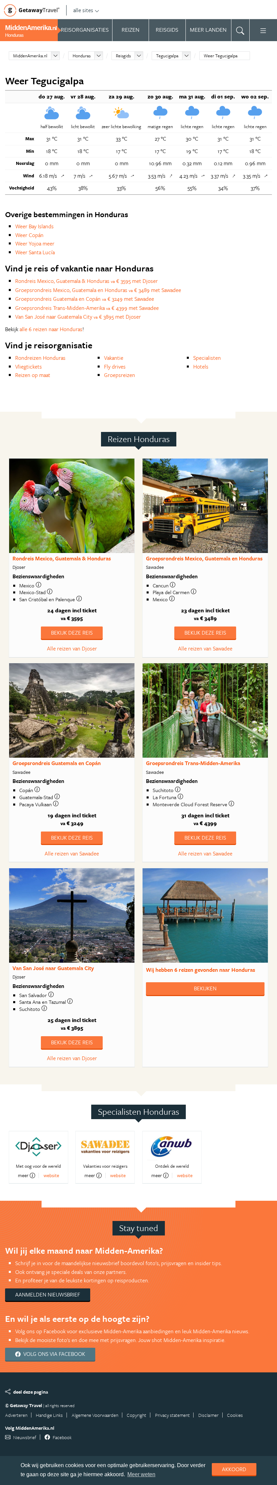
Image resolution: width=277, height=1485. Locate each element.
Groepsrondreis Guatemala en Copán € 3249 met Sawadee (84, 299)
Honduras (82, 55)
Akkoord (234, 1469)
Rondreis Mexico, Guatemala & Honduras (61, 558)
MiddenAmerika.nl (30, 55)
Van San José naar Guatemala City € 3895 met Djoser (78, 317)
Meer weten (141, 1474)
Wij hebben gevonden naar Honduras (200, 970)
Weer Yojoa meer (34, 243)
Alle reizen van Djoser (72, 648)
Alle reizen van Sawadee (205, 648)
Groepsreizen (119, 375)
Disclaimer (208, 1415)
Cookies (235, 1415)
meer (23, 1175)
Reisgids (123, 55)
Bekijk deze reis (72, 633)
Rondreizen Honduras (40, 358)
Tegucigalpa (167, 55)
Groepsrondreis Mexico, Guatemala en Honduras (204, 558)
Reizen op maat (32, 375)
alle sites (83, 10)
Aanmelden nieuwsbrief (47, 1294)
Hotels (200, 366)
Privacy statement (172, 1415)
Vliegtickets (28, 366)
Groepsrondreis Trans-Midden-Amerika (193, 763)
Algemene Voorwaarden (95, 1415)
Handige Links (49, 1415)
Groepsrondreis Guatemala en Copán (56, 763)
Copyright (136, 1415)
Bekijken (205, 988)
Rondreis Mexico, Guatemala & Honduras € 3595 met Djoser (86, 281)
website (51, 1175)
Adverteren (16, 1415)
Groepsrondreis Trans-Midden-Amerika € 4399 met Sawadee (87, 308)
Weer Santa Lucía (35, 252)
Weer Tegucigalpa (220, 55)
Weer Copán (29, 235)
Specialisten (207, 358)
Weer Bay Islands (34, 226)
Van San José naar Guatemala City (53, 968)
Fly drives (115, 366)
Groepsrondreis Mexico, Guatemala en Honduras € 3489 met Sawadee (98, 290)
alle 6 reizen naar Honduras (51, 329)
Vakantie (113, 358)
